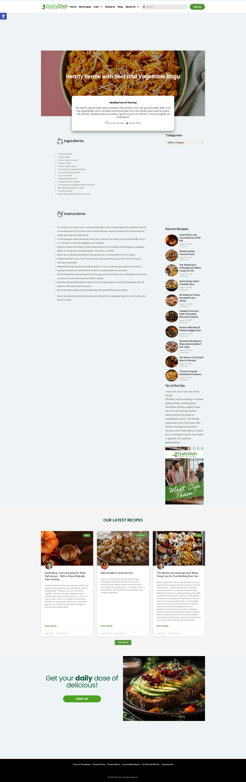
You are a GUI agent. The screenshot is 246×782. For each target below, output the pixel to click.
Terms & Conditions (82, 764)
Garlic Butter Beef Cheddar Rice (189, 283)
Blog (120, 6)
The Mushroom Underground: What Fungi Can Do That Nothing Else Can (177, 574)
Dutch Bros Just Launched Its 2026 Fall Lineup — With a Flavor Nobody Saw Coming (65, 576)
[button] (3, 16)
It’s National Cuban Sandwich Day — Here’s (189, 297)
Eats (96, 6)
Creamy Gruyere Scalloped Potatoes (190, 373)
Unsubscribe (167, 764)
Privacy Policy (99, 764)
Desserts (110, 6)
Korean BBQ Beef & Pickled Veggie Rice (190, 329)
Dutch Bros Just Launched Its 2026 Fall (190, 237)
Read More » (51, 626)
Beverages (85, 6)
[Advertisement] (123, 32)
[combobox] (164, 6)
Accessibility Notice (131, 764)
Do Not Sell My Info (151, 764)
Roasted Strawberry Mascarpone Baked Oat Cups (190, 343)
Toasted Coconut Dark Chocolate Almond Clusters (189, 313)
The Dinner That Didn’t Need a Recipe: (191, 359)
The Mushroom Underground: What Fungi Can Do (190, 267)
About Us (131, 6)
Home (73, 6)
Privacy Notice (113, 764)
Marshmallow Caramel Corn (187, 253)
